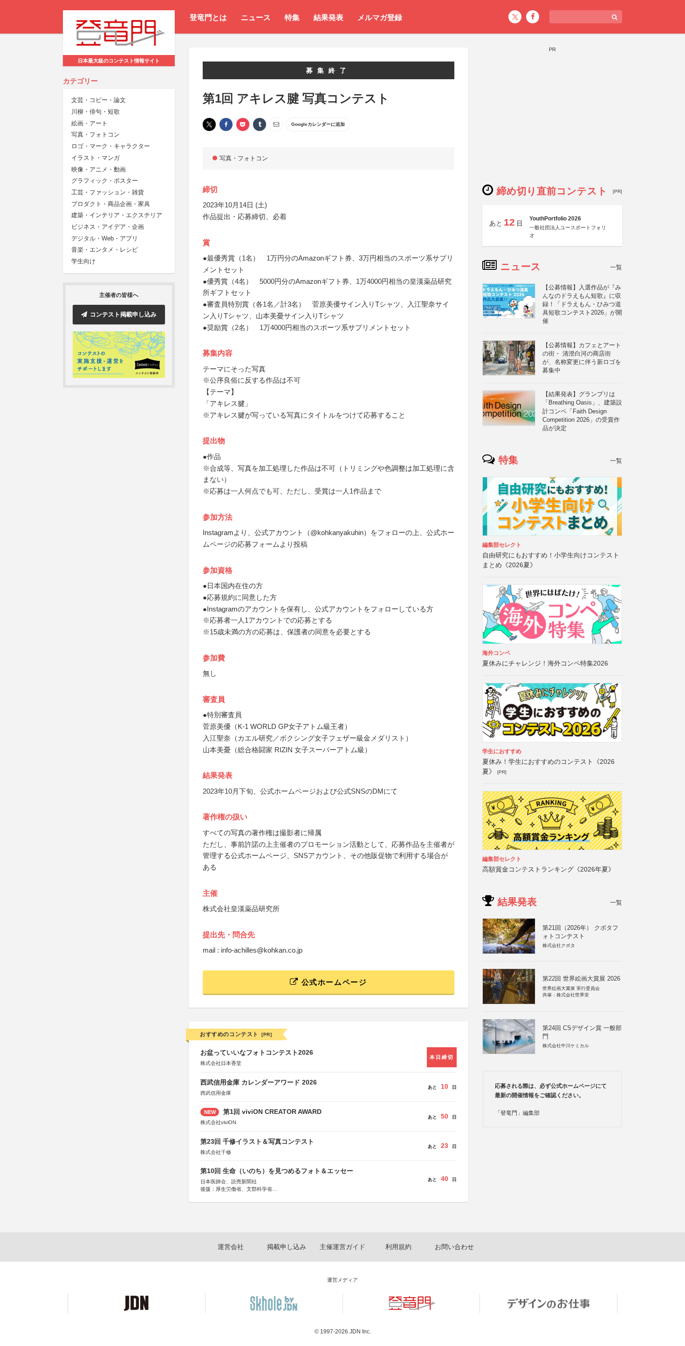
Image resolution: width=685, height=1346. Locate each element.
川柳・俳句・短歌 (95, 111)
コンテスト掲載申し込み (123, 314)
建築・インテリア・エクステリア (116, 215)
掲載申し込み (286, 1246)
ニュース (256, 17)
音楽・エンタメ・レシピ (104, 250)
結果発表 (328, 17)
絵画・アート (89, 123)
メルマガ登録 (379, 17)
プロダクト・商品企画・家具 (110, 203)
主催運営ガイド (342, 1246)
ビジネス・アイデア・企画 (107, 226)
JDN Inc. (360, 1331)
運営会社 (231, 1246)
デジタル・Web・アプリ (104, 238)
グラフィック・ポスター (104, 181)
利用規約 (398, 1246)
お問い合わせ (454, 1246)
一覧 (616, 267)
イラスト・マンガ (95, 157)
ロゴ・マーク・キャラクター (110, 146)
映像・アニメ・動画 (98, 169)
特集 (292, 17)
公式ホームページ (333, 982)
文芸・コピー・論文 (98, 100)
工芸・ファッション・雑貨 (107, 192)
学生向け (83, 261)
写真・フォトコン (95, 134)
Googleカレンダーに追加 (318, 124)
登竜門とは (208, 17)
